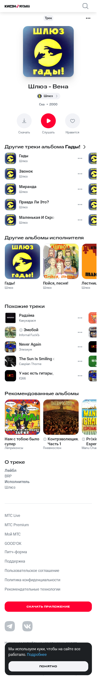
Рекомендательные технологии (32, 589)
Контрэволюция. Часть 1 (63, 441)
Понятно (48, 666)
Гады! (10, 283)
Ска (42, 104)
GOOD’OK (13, 543)
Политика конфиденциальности (32, 580)
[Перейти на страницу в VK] (27, 626)
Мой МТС (13, 534)
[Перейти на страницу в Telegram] (10, 626)
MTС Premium (17, 525)
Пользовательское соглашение (32, 571)
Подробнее (37, 654)
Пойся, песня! (55, 283)
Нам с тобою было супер (22, 441)
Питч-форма (16, 552)
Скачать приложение (48, 607)
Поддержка (15, 561)
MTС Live (12, 515)
